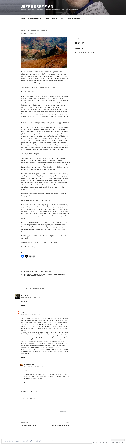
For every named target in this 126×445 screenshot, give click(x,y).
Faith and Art (35, 271)
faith (45, 274)
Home (23, 18)
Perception (52, 274)
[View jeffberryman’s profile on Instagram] (81, 43)
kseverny (24, 295)
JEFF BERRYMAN (37, 6)
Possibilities (62, 274)
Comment (63, 411)
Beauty (26, 271)
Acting (47, 18)
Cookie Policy (38, 441)
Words (33, 275)
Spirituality (46, 271)
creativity (38, 274)
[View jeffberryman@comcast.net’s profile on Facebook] (76, 43)
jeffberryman (42, 30)
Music (62, 18)
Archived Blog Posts (74, 18)
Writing (54, 18)
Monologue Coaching (34, 18)
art (25, 274)
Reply (23, 305)
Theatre (27, 275)
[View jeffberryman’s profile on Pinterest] (84, 43)
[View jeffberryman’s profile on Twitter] (79, 43)
